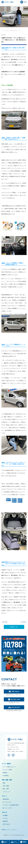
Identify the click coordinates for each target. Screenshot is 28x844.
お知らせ (6, 30)
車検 (4, 783)
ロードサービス (7, 802)
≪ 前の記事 (4, 622)
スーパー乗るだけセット (9, 766)
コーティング (6, 791)
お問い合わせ (15, 691)
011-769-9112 (16, 707)
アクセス (5, 818)
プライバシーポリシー (11, 829)
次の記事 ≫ (24, 622)
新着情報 (5, 821)
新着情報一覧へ (14, 626)
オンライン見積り (7, 769)
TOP (2, 30)
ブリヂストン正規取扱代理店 (11, 805)
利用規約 (3, 829)
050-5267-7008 (15, 699)
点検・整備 (6, 786)
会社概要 (5, 815)
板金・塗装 (6, 789)
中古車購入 (6, 775)
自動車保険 (6, 799)
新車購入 (5, 772)
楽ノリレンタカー (7, 808)
